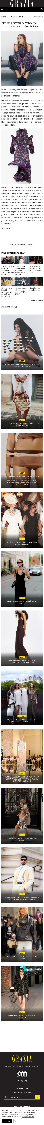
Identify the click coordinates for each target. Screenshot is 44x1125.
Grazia (4, 17)
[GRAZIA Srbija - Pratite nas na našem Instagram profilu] (26, 1081)
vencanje (23, 245)
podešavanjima (28, 1117)
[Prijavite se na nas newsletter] (37, 1097)
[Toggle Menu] (2, 9)
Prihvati (7, 1121)
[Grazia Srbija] (22, 1058)
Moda (12, 17)
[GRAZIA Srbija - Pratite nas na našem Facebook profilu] (18, 1081)
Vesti (20, 17)
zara (31, 245)
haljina (14, 245)
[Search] (42, 10)
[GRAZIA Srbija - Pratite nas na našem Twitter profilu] (22, 1081)
